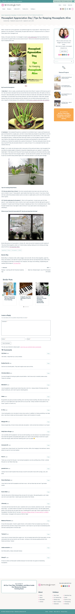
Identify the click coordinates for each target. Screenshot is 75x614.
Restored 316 (23, 611)
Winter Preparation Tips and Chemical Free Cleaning (9, 298)
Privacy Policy (64, 611)
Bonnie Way (7, 20)
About (60, 5)
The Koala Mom (17, 263)
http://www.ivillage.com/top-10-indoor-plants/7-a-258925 (34, 512)
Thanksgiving (67, 601)
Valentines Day (67, 595)
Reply (48, 353)
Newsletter (42, 599)
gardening (4, 250)
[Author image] (2, 21)
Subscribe (70, 5)
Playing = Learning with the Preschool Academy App (12, 269)
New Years (56, 595)
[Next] (49, 295)
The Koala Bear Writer (14, 246)
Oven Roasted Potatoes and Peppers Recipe (67, 94)
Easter (65, 597)
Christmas (66, 603)
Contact (64, 5)
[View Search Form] (72, 9)
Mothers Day (57, 599)
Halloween (56, 603)
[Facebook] (63, 9)
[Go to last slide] (3, 295)
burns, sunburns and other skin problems (39, 100)
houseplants (14, 250)
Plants (19, 250)
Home (3, 9)
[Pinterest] (61, 9)
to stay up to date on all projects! (12, 1)
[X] (65, 9)
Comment (4, 321)
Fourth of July (67, 599)
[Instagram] (68, 9)
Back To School (57, 601)
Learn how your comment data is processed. (30, 347)
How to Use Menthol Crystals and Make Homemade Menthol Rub (41, 299)
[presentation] (9, 289)
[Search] (71, 61)
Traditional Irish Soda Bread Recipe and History (67, 78)
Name (4, 339)
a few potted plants (32, 37)
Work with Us (57, 611)
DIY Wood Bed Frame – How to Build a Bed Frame (66, 86)
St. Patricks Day (57, 597)
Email (29, 339)
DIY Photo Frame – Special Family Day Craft (67, 103)
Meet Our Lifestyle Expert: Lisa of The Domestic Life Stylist (39, 269)
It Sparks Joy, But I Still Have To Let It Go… (26, 298)
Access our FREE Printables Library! (63, 1)
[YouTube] (70, 9)
